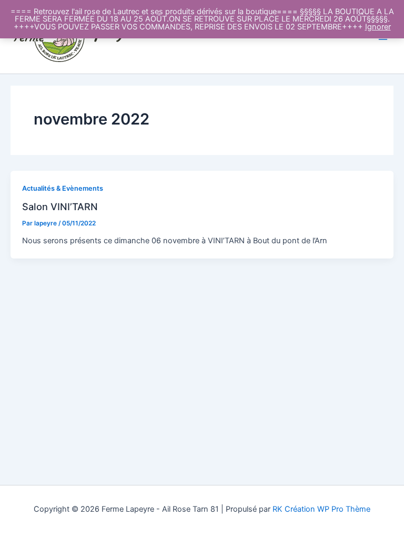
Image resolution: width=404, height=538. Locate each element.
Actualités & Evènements (62, 188)
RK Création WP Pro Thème (321, 509)
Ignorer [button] (378, 27)
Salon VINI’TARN (60, 206)
